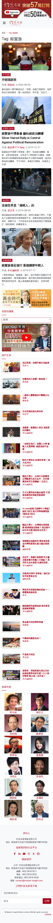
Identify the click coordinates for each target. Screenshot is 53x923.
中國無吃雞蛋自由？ (31, 638)
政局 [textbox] (5, 319)
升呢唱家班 (9, 79)
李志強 (25, 657)
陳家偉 (25, 400)
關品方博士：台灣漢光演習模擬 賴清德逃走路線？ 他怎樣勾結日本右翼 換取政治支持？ (36, 527)
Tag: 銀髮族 (13, 33)
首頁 (3, 33)
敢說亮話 (6, 200)
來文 (24, 595)
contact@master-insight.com (29, 880)
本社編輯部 (13, 270)
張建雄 (25, 625)
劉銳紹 (11, 84)
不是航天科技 (28, 654)
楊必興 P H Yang (16, 147)
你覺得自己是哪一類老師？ (34, 379)
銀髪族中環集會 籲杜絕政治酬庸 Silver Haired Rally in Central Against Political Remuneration (23, 138)
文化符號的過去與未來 (32, 411)
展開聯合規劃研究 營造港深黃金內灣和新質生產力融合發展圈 (36, 543)
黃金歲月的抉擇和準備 (32, 622)
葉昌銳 (25, 382)
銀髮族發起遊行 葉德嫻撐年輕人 (23, 265)
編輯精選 (26, 549)
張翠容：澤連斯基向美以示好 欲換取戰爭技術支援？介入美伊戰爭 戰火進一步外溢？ (35, 673)
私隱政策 (48, 914)
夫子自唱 (6, 75)
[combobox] (26, 319)
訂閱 (47, 901)
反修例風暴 (7, 260)
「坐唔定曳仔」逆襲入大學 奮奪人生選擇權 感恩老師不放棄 (36, 446)
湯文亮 (11, 210)
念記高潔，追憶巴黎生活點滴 (35, 363)
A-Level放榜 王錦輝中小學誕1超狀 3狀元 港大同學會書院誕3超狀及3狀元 (36, 511)
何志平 (25, 414)
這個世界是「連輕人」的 (18, 205)
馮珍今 (25, 365)
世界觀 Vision (8, 128)
